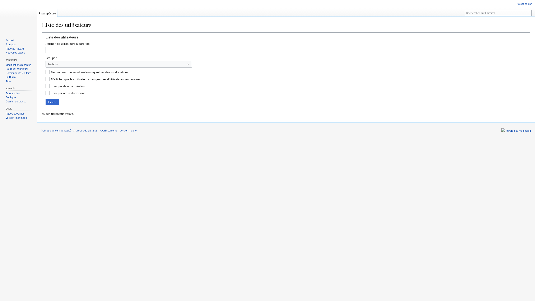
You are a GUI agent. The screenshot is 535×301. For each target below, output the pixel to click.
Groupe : (51, 58)
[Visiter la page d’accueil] (18, 16)
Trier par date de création (68, 86)
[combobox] (119, 50)
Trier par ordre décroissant (68, 93)
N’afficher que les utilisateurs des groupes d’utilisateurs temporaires (95, 79)
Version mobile (128, 130)
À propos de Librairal (85, 130)
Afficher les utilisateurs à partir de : (68, 43)
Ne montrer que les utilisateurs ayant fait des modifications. (90, 72)
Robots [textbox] (53, 64)
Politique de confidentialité (56, 130)
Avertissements (108, 130)
